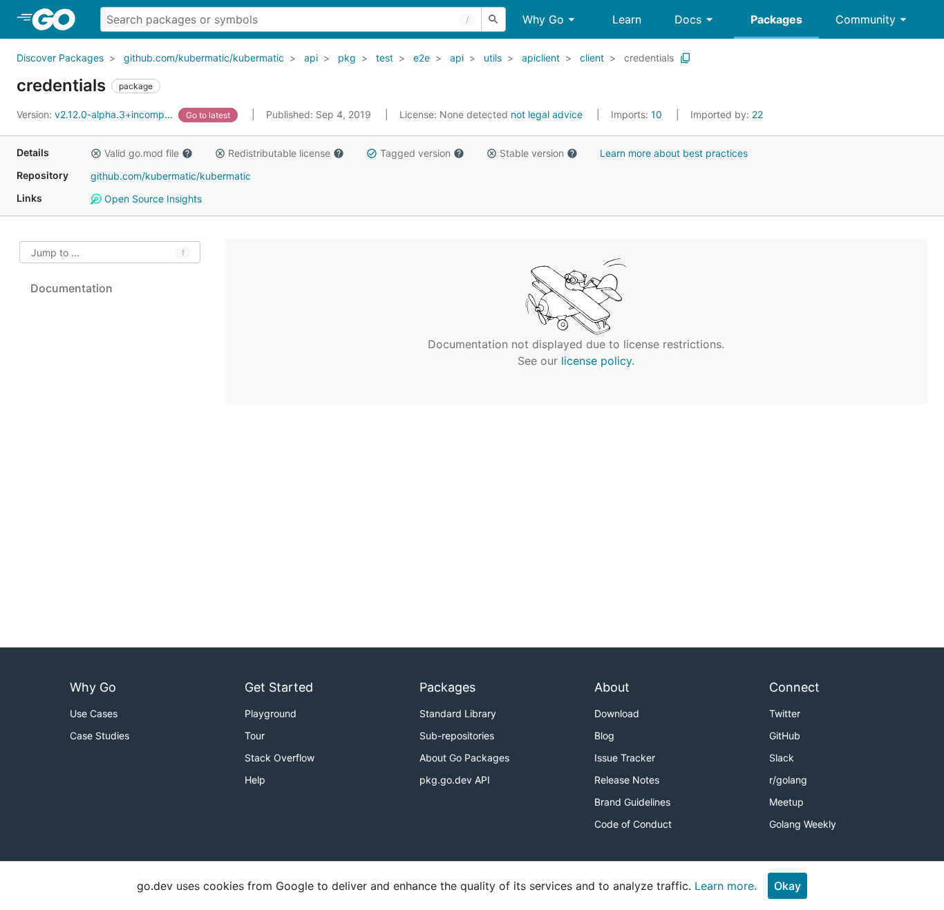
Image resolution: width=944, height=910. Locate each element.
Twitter (784, 713)
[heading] (58, 19)
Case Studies (99, 735)
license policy (596, 361)
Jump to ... (55, 252)
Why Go (543, 19)
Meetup (786, 802)
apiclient (541, 58)
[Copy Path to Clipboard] (685, 58)
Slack (781, 758)
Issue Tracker (624, 758)
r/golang (788, 780)
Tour (255, 735)
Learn (626, 19)
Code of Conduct (633, 824)
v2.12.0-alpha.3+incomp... (96, 114)
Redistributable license (279, 153)
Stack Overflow (279, 758)
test (384, 58)
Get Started (279, 687)
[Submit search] (493, 19)
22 (726, 114)
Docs (687, 19)
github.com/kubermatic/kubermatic (204, 58)
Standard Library (457, 713)
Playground (270, 713)
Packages (776, 19)
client (592, 58)
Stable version (532, 153)
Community (866, 19)
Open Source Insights (152, 199)
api (311, 58)
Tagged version (415, 153)
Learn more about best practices (674, 153)
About (612, 687)
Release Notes (626, 780)
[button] (96, 153)
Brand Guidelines (632, 802)
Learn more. (726, 886)
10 (638, 114)
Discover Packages (60, 58)
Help (255, 780)
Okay (787, 886)
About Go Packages (464, 758)
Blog (604, 735)
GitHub (784, 735)
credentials (649, 58)
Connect (794, 687)
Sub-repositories (456, 735)
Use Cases (93, 713)
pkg (347, 58)
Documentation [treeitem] (71, 288)
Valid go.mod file (142, 153)
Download (616, 713)
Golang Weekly (802, 824)
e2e (421, 58)
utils (493, 58)
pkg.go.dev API (454, 780)
